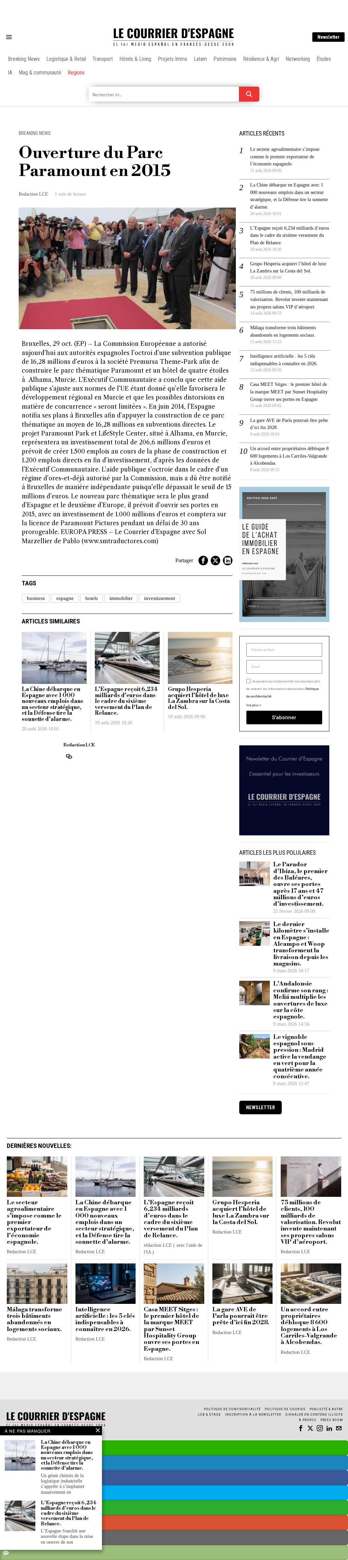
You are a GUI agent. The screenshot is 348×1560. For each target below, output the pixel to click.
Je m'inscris (243, 838)
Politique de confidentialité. (213, 863)
